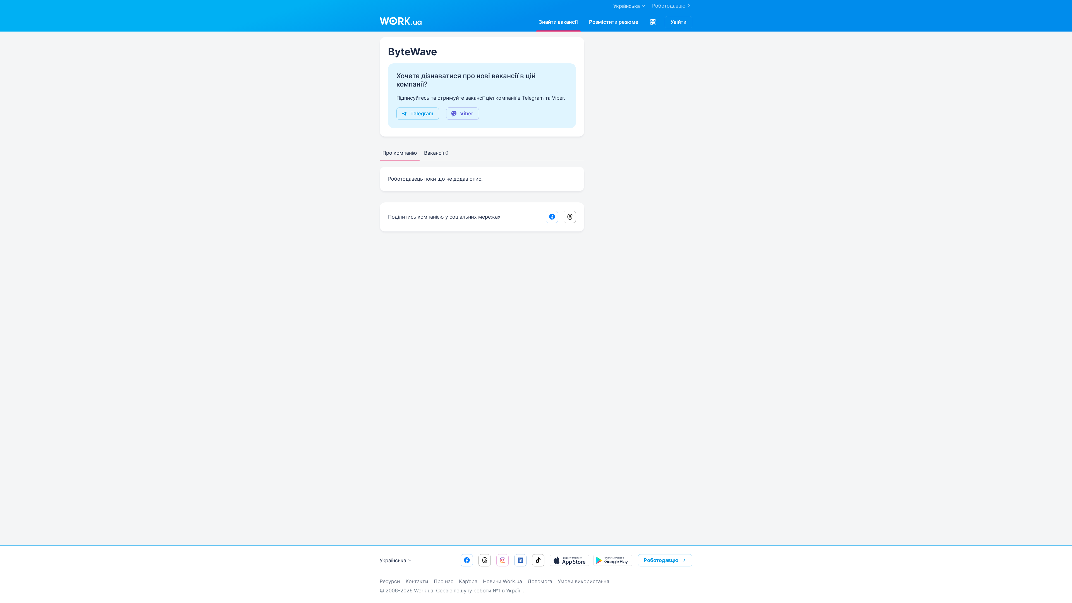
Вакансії (436, 153)
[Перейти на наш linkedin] (520, 560)
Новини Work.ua (502, 581)
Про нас (443, 581)
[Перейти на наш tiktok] (538, 560)
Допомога (540, 581)
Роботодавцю (669, 6)
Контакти (417, 581)
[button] (653, 22)
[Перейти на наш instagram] (502, 560)
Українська (393, 560)
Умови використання (583, 581)
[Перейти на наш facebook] (467, 560)
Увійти (678, 22)
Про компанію (399, 153)
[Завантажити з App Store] (569, 560)
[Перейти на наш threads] (484, 560)
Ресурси (390, 581)
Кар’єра (468, 581)
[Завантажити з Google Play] (612, 560)
